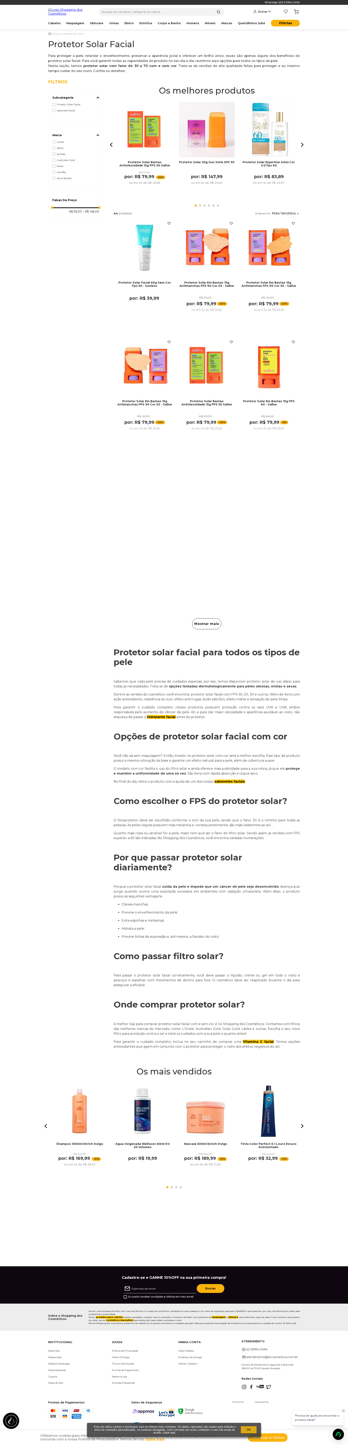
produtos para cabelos (109, 1317)
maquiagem (219, 1317)
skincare (233, 1317)
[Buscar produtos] (218, 12)
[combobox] (161, 12)
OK (248, 1429)
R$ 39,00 (75, 211)
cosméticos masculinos (119, 1320)
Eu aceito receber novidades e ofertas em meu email (161, 1296)
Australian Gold (66, 160)
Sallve (60, 147)
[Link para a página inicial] (49, 33)
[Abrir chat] (338, 1434)
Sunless (61, 154)
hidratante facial (161, 717)
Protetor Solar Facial (74, 34)
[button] (75, 97)
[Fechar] (343, 1411)
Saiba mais (155, 1439)
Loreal (60, 141)
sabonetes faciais (229, 781)
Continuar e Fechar (268, 1438)
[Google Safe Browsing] (190, 1413)
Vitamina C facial (258, 1042)
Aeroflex (61, 172)
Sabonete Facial (66, 110)
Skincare (56, 34)
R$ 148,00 (91, 211)
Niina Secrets (64, 178)
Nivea (60, 166)
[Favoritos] (286, 11)
